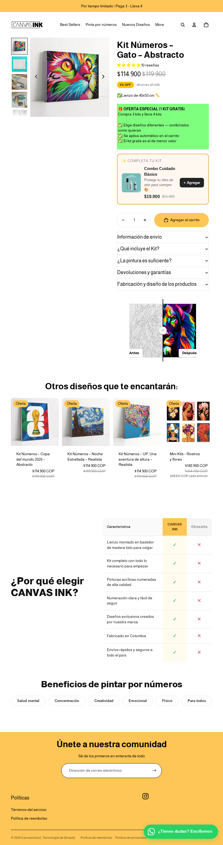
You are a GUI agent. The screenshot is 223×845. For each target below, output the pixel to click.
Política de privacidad (131, 838)
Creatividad (103, 701)
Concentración (67, 701)
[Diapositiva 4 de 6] (19, 99)
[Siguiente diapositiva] (104, 77)
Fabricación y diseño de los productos (157, 284)
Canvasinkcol (31, 838)
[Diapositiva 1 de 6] (19, 46)
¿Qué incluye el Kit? (138, 248)
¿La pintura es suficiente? (144, 260)
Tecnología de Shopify (58, 838)
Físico (167, 701)
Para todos (197, 701)
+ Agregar (192, 183)
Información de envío (139, 237)
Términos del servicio (29, 809)
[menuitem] (70, 25)
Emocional (138, 701)
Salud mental (28, 701)
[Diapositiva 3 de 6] (19, 82)
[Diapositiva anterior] (34, 77)
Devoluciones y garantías (144, 272)
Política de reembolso (29, 818)
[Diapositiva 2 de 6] (19, 64)
